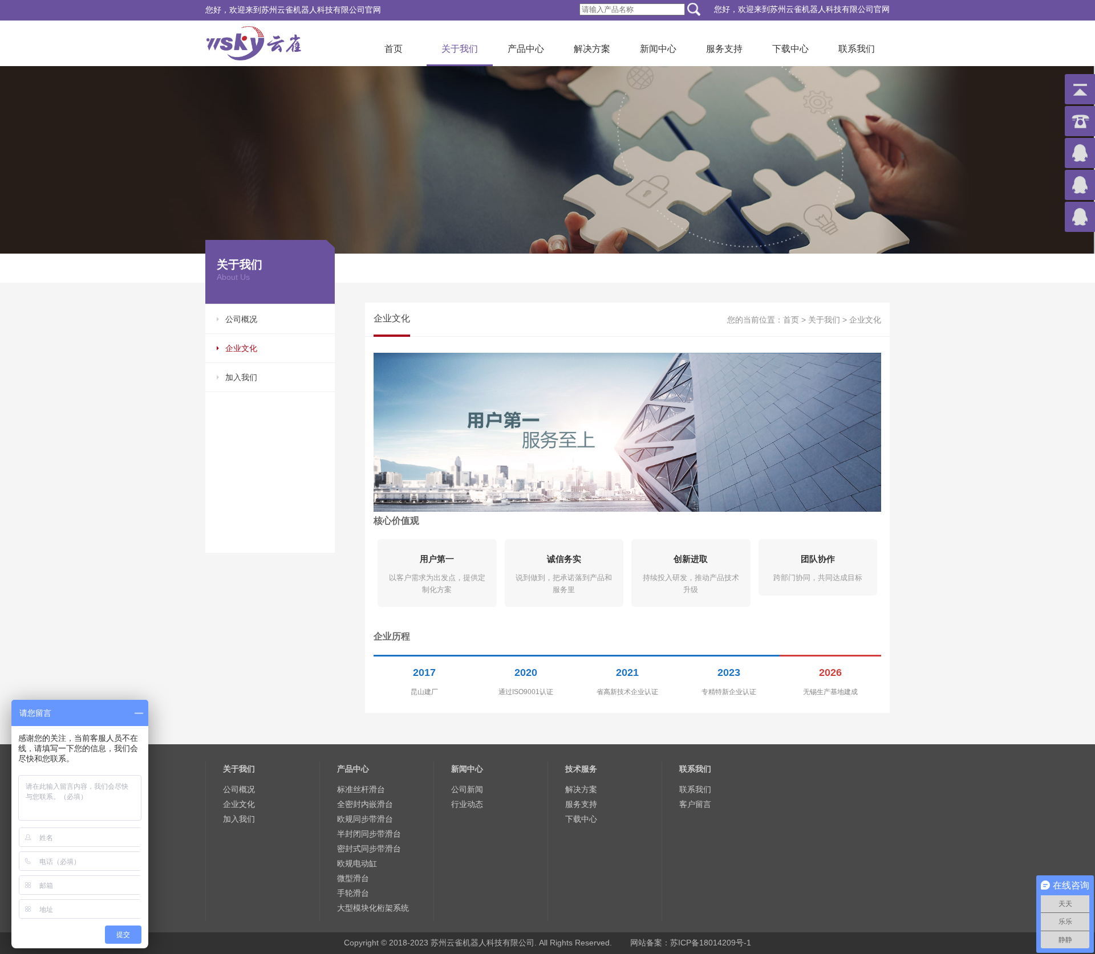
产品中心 (526, 49)
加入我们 (241, 377)
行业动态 (467, 804)
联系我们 (856, 49)
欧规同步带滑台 (365, 818)
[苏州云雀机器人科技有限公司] (253, 41)
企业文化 (241, 348)
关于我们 (459, 49)
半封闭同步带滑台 (369, 833)
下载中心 (790, 49)
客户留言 (695, 804)
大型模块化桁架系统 (373, 907)
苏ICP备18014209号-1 (710, 942)
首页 (393, 49)
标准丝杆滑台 (361, 789)
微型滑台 (353, 878)
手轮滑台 (353, 893)
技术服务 (581, 768)
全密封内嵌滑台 (365, 804)
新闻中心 (658, 49)
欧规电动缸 (357, 863)
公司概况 (241, 319)
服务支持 (724, 49)
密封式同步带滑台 (369, 848)
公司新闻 (467, 789)
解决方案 (592, 49)
